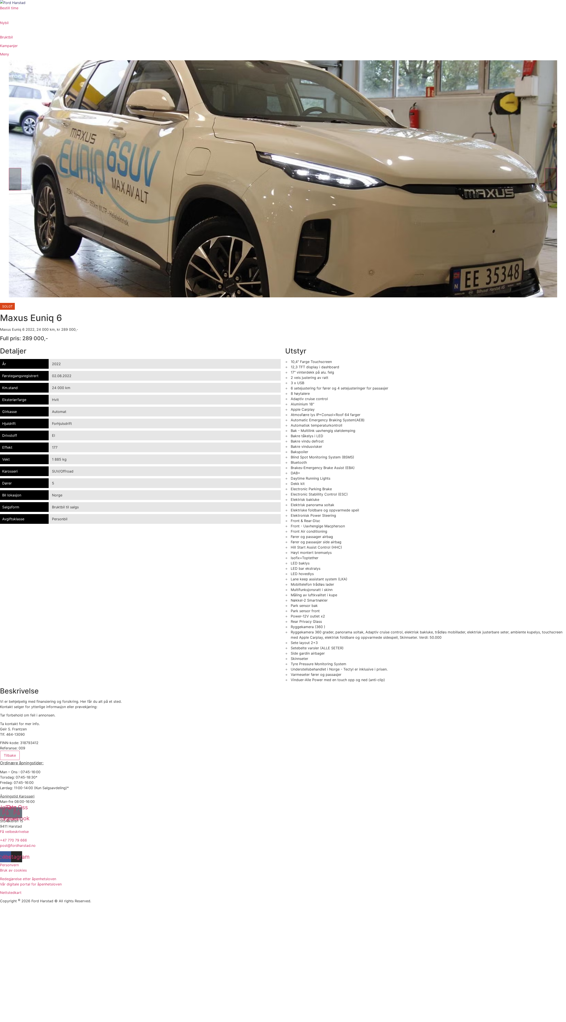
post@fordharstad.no (18, 845)
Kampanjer (9, 46)
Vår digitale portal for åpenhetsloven (31, 884)
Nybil (4, 23)
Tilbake (10, 755)
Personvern (9, 865)
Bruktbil (6, 37)
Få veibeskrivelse (14, 831)
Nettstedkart (10, 892)
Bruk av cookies (13, 870)
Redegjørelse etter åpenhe (22, 879)
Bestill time (9, 8)
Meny (4, 54)
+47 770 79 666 (13, 840)
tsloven (50, 879)
